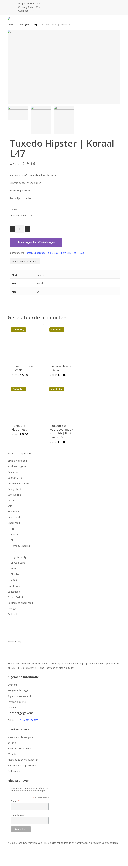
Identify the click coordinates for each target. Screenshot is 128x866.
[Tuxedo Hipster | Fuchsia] (26, 342)
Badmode (13, 614)
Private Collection (17, 597)
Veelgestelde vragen (18, 690)
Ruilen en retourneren (19, 748)
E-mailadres (18, 815)
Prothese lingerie (17, 466)
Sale (56, 252)
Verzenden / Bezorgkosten (22, 737)
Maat (14, 209)
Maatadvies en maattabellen (23, 759)
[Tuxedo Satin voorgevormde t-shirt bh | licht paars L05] (64, 402)
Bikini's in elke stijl (17, 460)
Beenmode (14, 511)
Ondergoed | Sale (43, 252)
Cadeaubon (14, 591)
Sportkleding (14, 494)
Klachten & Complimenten (22, 765)
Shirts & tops (18, 562)
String (14, 568)
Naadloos (16, 574)
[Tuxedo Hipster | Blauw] (64, 342)
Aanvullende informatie (24, 261)
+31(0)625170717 (28, 720)
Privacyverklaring (17, 701)
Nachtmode (14, 586)
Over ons (13, 684)
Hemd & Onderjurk (21, 545)
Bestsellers (14, 472)
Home (11, 24)
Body (14, 551)
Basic (14, 579)
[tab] (25, 261)
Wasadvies (13, 754)
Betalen (12, 742)
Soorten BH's (15, 477)
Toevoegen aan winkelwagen (36, 242)
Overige (12, 608)
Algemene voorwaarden (21, 696)
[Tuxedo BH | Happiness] (26, 402)
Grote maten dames (19, 483)
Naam (15, 801)
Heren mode (14, 517)
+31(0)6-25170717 (19, 651)
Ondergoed (24, 24)
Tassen (12, 500)
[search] (105, 19)
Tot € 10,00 (78, 252)
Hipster (28, 252)
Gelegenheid (14, 489)
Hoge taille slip (19, 557)
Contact (12, 707)
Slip (36, 24)
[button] (118, 19)
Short (63, 252)
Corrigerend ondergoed (20, 602)
